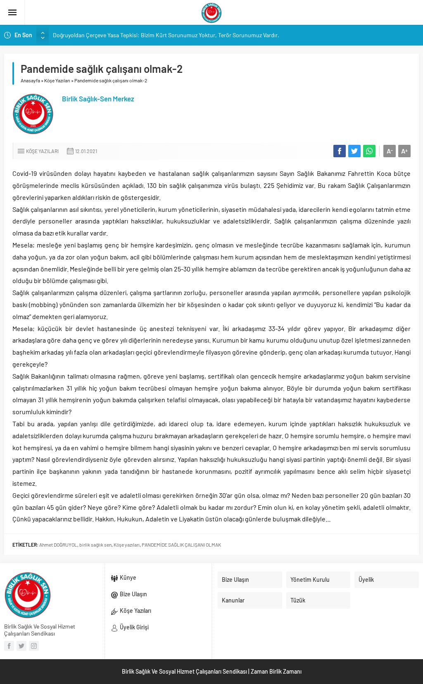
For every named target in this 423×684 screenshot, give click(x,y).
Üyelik (366, 579)
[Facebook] (9, 646)
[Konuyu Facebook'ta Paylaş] (339, 151)
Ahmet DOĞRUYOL (58, 544)
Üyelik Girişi (134, 627)
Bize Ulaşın (133, 594)
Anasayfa (30, 80)
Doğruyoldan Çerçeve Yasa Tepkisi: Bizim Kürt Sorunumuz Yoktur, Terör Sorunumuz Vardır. (166, 34)
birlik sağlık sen (95, 544)
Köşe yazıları (127, 544)
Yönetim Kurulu (310, 579)
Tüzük (297, 600)
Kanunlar (233, 600)
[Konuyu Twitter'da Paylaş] (354, 151)
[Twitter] (21, 646)
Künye (128, 577)
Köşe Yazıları (57, 80)
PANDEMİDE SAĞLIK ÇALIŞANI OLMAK (181, 544)
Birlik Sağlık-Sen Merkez (98, 98)
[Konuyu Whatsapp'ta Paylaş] (369, 151)
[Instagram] (34, 646)
